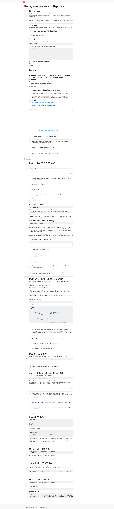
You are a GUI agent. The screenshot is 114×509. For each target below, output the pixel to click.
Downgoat (71, 388)
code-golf (31, 109)
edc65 (72, 474)
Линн (72, 244)
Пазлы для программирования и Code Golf (41, 1)
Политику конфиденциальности (41, 507)
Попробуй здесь (33, 239)
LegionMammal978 (69, 457)
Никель (34, 137)
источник (71, 110)
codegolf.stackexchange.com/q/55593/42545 (48, 153)
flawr (72, 499)
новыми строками (36, 403)
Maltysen (71, 173)
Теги (53, 1)
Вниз (34, 413)
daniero (71, 361)
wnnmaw (48, 287)
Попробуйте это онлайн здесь (36, 171)
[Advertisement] (51, 119)
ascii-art (35, 109)
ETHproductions (35, 154)
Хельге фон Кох (70, 109)
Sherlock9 (71, 324)
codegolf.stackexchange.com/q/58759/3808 (48, 130)
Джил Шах (35, 250)
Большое (39, 287)
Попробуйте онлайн (33, 386)
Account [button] (88, 1)
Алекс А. (34, 367)
